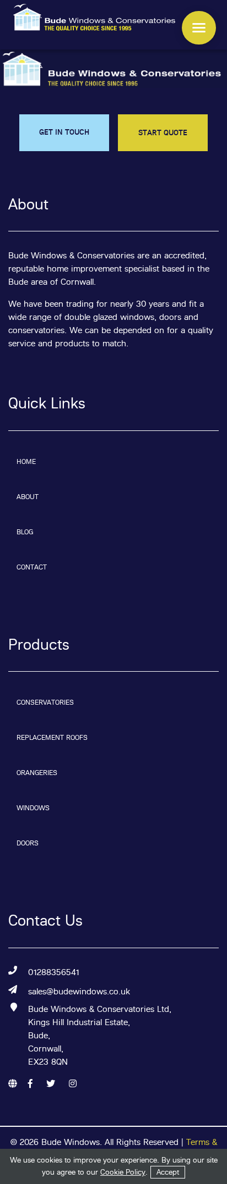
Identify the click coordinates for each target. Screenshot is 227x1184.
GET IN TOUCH (64, 132)
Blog (25, 532)
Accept (167, 1172)
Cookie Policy (122, 1172)
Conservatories (45, 702)
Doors (28, 843)
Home (26, 461)
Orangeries (37, 772)
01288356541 (53, 972)
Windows (33, 808)
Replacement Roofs (52, 737)
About (28, 497)
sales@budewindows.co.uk (79, 991)
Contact (32, 567)
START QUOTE (162, 132)
